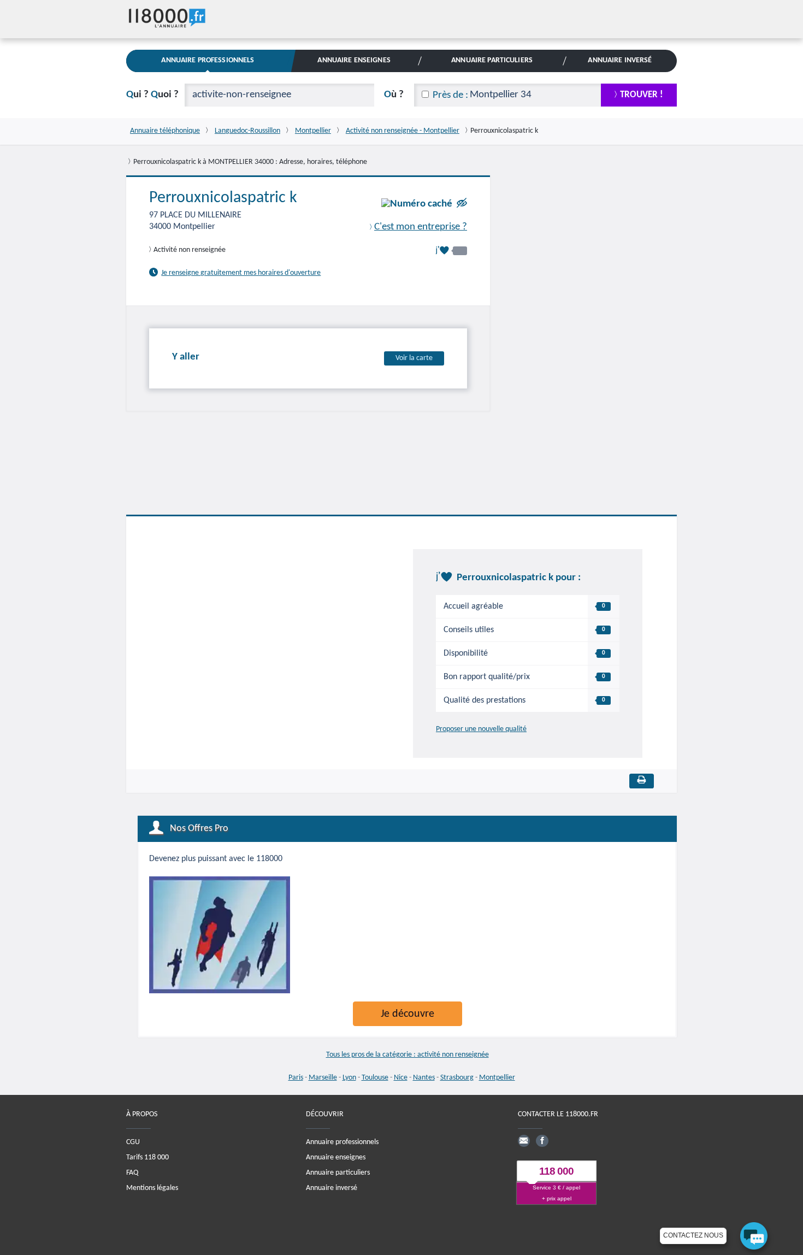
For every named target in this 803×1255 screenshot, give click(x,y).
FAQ (132, 1173)
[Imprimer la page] (641, 781)
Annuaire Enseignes (353, 60)
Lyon (349, 1078)
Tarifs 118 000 (147, 1157)
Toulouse (375, 1078)
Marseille (323, 1078)
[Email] (524, 1141)
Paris (295, 1078)
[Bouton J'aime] (451, 250)
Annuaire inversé (331, 1188)
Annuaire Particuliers (492, 60)
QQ (152, 95)
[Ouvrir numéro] (416, 204)
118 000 (556, 1171)
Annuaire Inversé (620, 60)
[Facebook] (542, 1141)
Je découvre (407, 1014)
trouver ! (641, 94)
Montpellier (497, 1078)
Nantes (424, 1078)
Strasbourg (457, 1078)
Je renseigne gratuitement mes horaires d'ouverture (241, 273)
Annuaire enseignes (335, 1157)
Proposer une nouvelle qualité (481, 729)
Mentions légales (152, 1188)
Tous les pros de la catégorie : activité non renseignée (407, 1055)
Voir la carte (414, 358)
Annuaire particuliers (338, 1173)
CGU (133, 1142)
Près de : (450, 95)
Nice (401, 1078)
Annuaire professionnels (342, 1142)
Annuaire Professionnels (207, 60)
